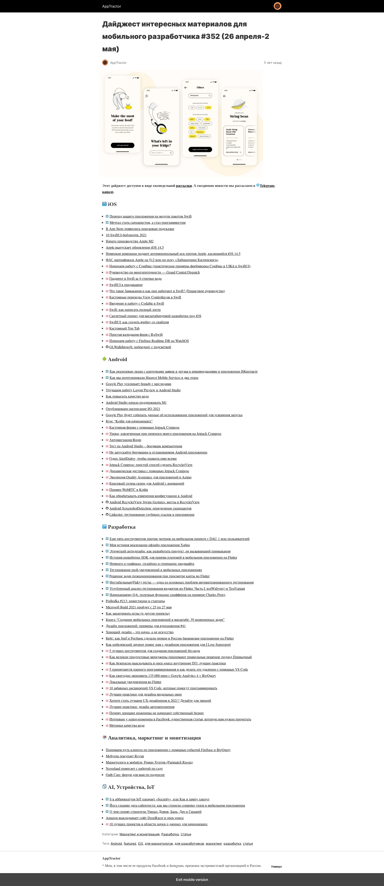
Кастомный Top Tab (124, 328)
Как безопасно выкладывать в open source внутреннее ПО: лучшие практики (167, 663)
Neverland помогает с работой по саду (134, 768)
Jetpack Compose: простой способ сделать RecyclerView (151, 464)
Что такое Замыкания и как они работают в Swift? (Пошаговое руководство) (167, 290)
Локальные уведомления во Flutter (135, 681)
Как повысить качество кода (127, 396)
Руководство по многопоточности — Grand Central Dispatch (154, 272)
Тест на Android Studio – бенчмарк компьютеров (145, 446)
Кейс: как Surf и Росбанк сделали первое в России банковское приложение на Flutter (170, 638)
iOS (140, 843)
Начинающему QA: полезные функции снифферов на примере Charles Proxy (168, 594)
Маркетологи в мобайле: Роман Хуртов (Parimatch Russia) (149, 762)
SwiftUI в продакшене (126, 284)
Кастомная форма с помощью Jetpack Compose (144, 427)
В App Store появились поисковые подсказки (140, 228)
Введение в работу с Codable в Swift (136, 303)
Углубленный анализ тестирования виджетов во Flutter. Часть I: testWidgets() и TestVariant (177, 588)
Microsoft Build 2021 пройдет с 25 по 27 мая (139, 607)
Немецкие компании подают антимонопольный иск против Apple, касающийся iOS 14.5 (173, 253)
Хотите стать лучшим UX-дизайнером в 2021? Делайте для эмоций (160, 700)
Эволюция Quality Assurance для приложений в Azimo (150, 477)
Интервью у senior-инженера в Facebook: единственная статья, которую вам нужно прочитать (180, 719)
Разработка (170, 834)
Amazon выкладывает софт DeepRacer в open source (145, 817)
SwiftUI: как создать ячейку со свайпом (139, 322)
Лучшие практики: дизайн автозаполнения (141, 706)
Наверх (276, 866)
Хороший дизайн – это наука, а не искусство (140, 632)
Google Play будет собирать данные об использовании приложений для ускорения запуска (174, 414)
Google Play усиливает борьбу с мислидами (138, 383)
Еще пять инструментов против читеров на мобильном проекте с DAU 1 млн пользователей (180, 538)
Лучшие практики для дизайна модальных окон (145, 694)
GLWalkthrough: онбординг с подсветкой (140, 346)
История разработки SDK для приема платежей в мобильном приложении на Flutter (173, 557)
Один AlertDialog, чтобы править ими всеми (143, 458)
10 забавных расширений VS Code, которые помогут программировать (163, 688)
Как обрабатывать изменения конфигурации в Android (150, 495)
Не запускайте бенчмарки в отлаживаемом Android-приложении (158, 452)
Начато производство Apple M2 (130, 241)
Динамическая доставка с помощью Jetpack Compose (149, 470)
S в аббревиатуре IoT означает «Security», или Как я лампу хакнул (159, 799)
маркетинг (214, 843)
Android (116, 843)
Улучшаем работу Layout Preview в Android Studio (143, 390)
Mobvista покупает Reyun (125, 756)
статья (248, 843)
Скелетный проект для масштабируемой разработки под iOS (155, 315)
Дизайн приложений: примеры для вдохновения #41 (146, 625)
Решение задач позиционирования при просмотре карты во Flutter (159, 576)
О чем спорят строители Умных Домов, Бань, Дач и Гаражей (156, 811)
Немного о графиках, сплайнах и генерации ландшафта (152, 563)
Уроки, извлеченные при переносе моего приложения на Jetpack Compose (165, 433)
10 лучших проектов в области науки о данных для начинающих (158, 824)
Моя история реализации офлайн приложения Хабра (150, 544)
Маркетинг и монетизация (140, 834)
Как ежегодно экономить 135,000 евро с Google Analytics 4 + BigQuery (162, 675)
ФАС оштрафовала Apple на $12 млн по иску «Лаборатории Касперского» (162, 259)
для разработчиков (189, 843)
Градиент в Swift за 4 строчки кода (135, 278)
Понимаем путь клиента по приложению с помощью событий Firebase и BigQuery (168, 749)
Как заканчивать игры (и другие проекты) (138, 613)
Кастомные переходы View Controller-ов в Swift (145, 297)
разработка (232, 843)
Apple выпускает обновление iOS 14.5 (135, 247)
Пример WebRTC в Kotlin (128, 489)
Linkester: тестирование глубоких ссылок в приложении (151, 514)
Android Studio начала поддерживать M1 (136, 402)
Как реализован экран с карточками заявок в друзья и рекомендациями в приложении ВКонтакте (184, 371)
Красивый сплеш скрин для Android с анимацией (146, 483)
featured (130, 843)
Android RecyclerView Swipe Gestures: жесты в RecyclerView (154, 502)
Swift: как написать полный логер (135, 309)
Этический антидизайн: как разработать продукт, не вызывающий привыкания (170, 551)
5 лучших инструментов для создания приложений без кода (154, 650)
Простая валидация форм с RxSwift (136, 334)
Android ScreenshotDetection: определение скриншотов (150, 508)
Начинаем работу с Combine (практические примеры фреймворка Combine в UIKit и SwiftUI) (179, 266)
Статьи (186, 834)
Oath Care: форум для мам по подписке (135, 774)
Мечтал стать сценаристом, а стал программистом (148, 222)
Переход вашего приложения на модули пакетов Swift (151, 216)
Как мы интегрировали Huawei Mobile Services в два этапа (154, 377)
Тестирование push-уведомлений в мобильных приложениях (156, 569)
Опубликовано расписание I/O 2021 (133, 408)
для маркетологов (159, 843)
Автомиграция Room (125, 439)
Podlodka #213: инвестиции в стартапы (135, 600)
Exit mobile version (192, 879)
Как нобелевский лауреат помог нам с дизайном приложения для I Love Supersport (168, 644)
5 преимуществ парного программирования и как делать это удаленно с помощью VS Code (178, 669)
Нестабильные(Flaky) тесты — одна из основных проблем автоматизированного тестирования (182, 582)
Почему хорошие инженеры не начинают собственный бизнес (156, 712)
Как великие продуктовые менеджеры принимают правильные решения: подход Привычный (180, 656)
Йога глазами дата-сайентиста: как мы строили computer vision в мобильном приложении (177, 805)
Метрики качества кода (126, 725)
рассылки (184, 185)
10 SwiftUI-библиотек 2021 (126, 234)
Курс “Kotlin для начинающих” (129, 421)
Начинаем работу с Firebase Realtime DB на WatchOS (149, 340)
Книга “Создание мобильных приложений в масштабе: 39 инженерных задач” (165, 619)
